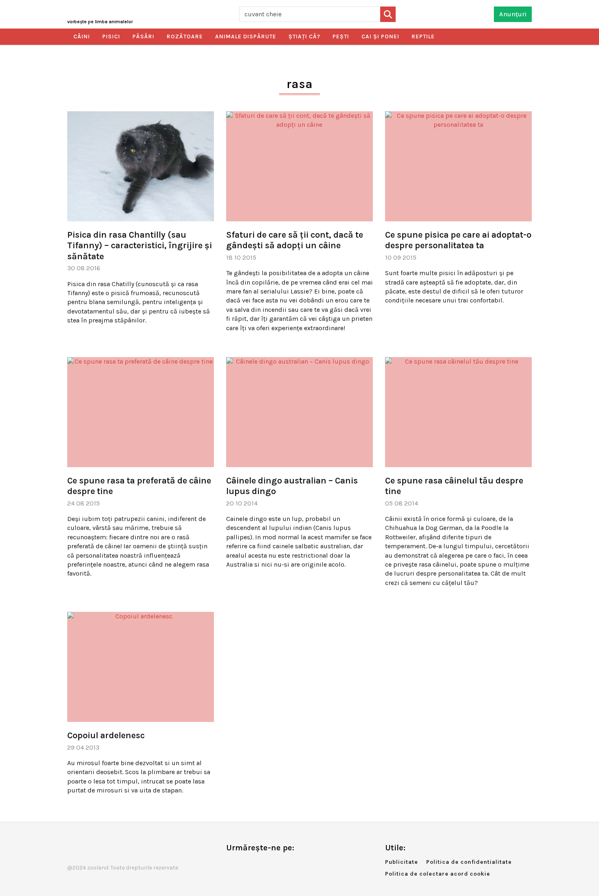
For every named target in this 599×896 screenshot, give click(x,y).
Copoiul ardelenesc (106, 735)
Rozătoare (185, 36)
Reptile (423, 36)
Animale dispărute (245, 36)
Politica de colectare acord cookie (437, 873)
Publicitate (401, 861)
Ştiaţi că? (304, 36)
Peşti (341, 36)
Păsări (143, 36)
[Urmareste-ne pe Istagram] (259, 864)
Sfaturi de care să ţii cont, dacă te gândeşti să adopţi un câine (294, 240)
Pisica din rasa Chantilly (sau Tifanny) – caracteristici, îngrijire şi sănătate (139, 246)
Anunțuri (512, 14)
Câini (81, 36)
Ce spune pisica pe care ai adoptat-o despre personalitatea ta (458, 240)
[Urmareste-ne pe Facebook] (232, 864)
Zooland (100, 21)
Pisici (111, 36)
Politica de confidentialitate (469, 861)
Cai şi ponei (380, 36)
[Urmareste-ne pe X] (246, 864)
